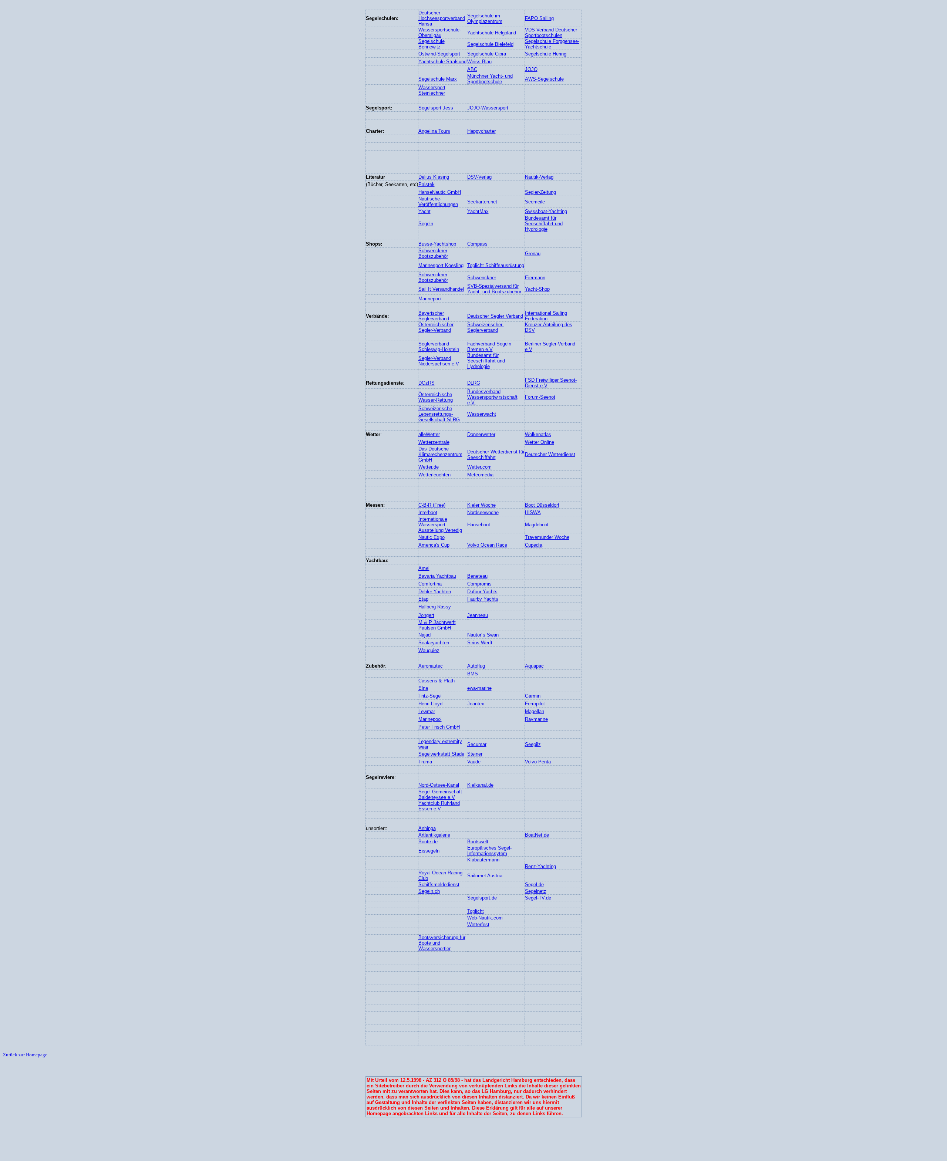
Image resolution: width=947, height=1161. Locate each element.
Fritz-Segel (430, 696)
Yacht (424, 211)
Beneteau (477, 576)
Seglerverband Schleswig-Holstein (438, 346)
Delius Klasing (433, 177)
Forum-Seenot (540, 397)
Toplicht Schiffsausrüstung (495, 265)
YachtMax (478, 211)
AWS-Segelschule (544, 79)
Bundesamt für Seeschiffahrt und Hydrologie (544, 223)
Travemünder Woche (547, 537)
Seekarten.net (482, 202)
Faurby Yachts (482, 599)
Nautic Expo (431, 537)
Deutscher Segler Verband (495, 316)
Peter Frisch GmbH (439, 727)
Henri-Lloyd (430, 703)
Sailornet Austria (484, 875)
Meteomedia (480, 474)
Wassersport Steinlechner (431, 90)
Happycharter (481, 131)
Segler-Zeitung (540, 192)
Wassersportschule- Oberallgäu (439, 32)
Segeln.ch (429, 891)
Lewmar (426, 711)
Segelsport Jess (435, 108)
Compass (477, 244)
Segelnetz (535, 891)
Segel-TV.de (538, 898)
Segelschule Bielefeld (490, 44)
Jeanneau (477, 615)
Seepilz (533, 744)
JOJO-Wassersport (487, 108)
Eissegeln (428, 851)
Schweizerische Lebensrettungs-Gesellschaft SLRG (439, 414)
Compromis (479, 584)
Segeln (425, 223)
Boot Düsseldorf (542, 505)
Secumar (476, 744)
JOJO (531, 69)
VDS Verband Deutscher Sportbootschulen (551, 32)
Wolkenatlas (538, 434)
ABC (472, 69)
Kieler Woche (481, 505)
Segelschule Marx (437, 79)
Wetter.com (479, 467)
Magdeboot (537, 524)
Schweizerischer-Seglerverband (485, 327)
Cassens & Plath (436, 681)
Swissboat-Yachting (546, 211)
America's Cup (433, 545)
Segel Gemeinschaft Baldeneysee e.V (440, 794)
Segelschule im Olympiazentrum (484, 18)
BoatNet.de (537, 835)
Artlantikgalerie (434, 835)
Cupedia (533, 545)
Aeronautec (430, 666)
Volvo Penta (538, 762)
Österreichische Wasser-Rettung (435, 397)
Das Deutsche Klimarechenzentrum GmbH (440, 454)
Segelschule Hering (545, 54)
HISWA (533, 512)
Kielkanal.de (480, 785)
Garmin (532, 696)
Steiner (474, 754)
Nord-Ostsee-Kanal (438, 785)
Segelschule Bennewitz (431, 44)
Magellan (534, 711)
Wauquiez (428, 650)
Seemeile (535, 202)
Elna (423, 688)
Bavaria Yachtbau (437, 576)
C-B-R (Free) (431, 505)
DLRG (473, 383)
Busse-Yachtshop (437, 244)
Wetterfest (478, 924)
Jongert (426, 615)
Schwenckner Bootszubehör (433, 253)
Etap (423, 599)
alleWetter (429, 434)
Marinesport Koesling (441, 265)
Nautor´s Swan (483, 635)
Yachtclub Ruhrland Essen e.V (439, 805)
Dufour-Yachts (482, 591)
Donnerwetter (481, 434)
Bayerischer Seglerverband (433, 315)
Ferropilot (535, 703)
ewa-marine (479, 688)
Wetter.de (428, 467)
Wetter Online (539, 442)
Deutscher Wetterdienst (550, 454)
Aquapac (534, 666)
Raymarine (536, 719)
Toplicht (475, 911)
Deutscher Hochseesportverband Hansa (441, 18)
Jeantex (475, 703)
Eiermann (535, 277)
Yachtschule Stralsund (442, 61)
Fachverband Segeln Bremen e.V (489, 346)
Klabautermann (483, 860)
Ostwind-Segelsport (439, 54)
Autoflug (476, 666)
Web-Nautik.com (485, 918)
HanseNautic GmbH (439, 192)
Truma (425, 762)
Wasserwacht (481, 414)
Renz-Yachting (540, 866)
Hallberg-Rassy (434, 607)
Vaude (474, 762)
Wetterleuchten (434, 474)
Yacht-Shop (537, 289)
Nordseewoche (483, 512)
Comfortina (430, 584)
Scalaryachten (433, 642)
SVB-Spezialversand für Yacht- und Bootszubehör (494, 288)
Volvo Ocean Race (487, 545)
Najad (424, 635)
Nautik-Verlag (539, 177)
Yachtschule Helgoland (491, 33)
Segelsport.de (482, 898)
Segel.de (534, 884)
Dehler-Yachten (434, 591)
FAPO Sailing (539, 18)
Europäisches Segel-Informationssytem (489, 850)
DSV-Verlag (479, 177)
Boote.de (428, 841)
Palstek (426, 184)
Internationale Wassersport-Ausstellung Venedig (440, 524)
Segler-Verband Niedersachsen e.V (438, 361)
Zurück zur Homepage (25, 1054)
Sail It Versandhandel (441, 289)
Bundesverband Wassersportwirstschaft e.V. (492, 397)
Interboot (427, 512)
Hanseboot (478, 524)
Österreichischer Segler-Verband (436, 327)
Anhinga (427, 828)
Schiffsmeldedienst (438, 884)
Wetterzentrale (433, 442)
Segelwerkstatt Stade (441, 754)
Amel (423, 568)
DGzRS (426, 383)
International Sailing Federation (546, 315)
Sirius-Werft (479, 642)
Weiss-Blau (479, 61)
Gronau (532, 253)
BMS (472, 673)
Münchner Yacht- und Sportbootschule (490, 78)
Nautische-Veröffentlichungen (438, 201)
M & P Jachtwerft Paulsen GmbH (437, 625)
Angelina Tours (434, 131)
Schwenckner (481, 277)
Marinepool (430, 298)
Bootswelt (477, 841)
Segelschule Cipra (486, 54)
